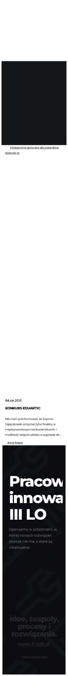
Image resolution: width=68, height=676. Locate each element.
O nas (17, 12)
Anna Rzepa (15, 443)
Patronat (20, 55)
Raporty (19, 44)
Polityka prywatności (34, 657)
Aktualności (22, 17)
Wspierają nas (23, 34)
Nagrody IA (12, 153)
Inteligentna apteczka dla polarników (34, 148)
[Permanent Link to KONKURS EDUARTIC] (34, 276)
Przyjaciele (21, 39)
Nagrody (19, 28)
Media (17, 50)
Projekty (19, 23)
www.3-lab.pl (34, 644)
